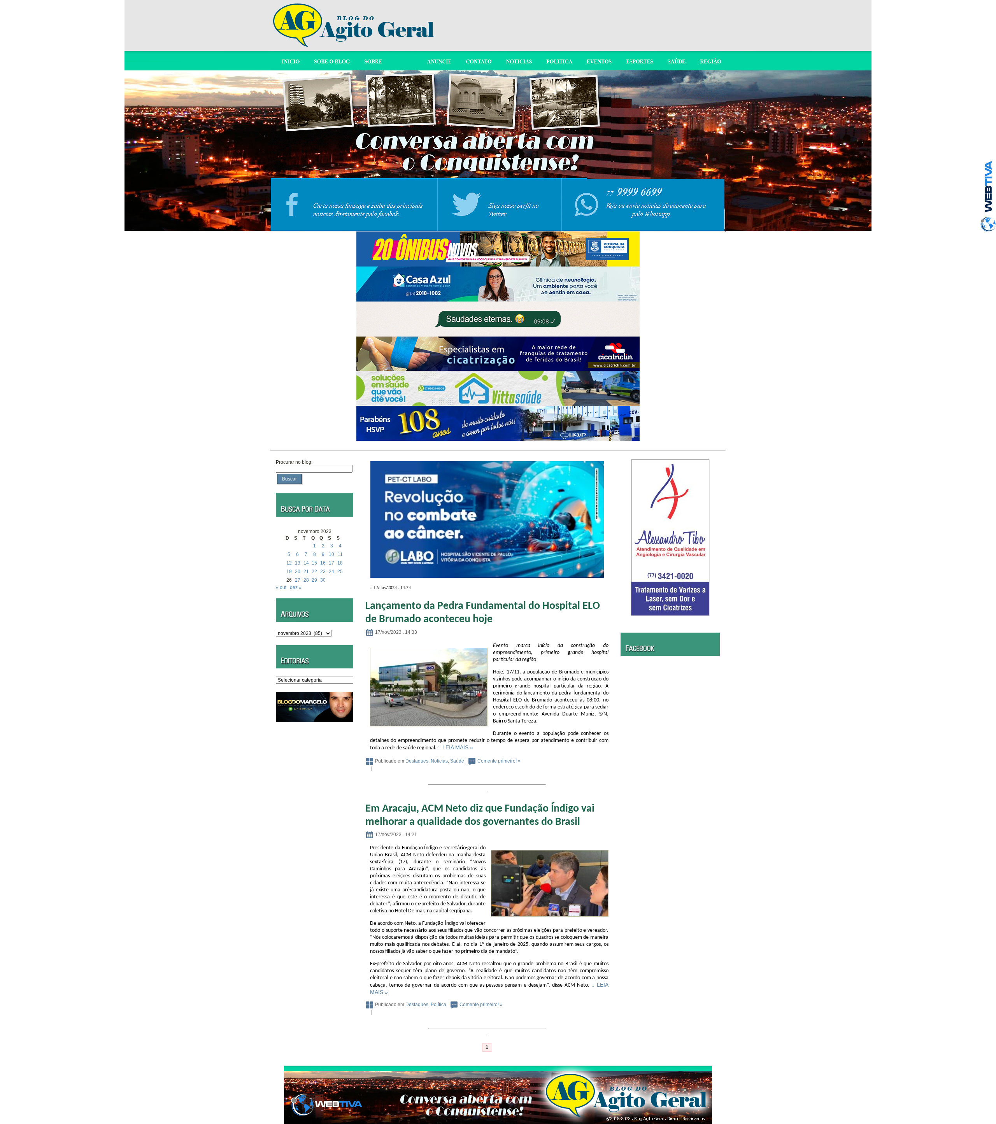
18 (340, 563)
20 (297, 571)
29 (314, 580)
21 (306, 571)
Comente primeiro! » (499, 761)
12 (289, 563)
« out (281, 587)
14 (306, 563)
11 (340, 554)
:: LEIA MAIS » (455, 747)
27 (297, 580)
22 (314, 571)
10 (331, 554)
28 (306, 580)
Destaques (416, 761)
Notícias (439, 761)
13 (297, 563)
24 (331, 571)
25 (340, 571)
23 (323, 571)
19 (289, 571)
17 (331, 563)
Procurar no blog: (294, 462)
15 (314, 563)
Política (438, 1004)
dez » (296, 587)
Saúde (457, 761)
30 (323, 580)
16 (323, 563)
